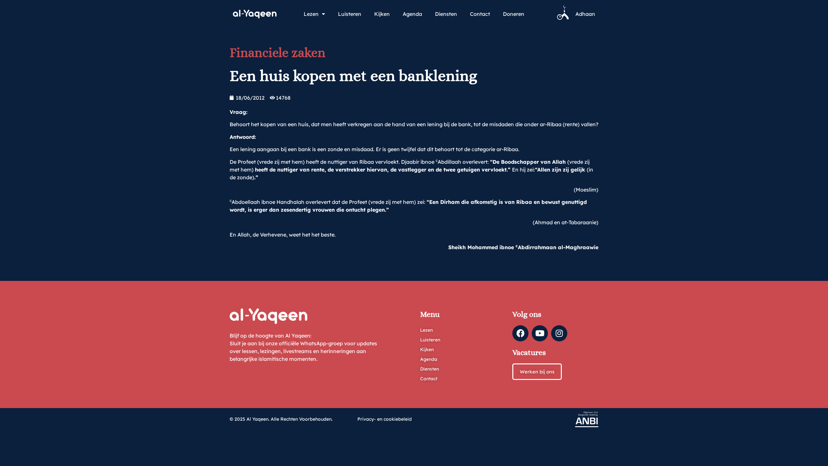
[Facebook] (520, 333)
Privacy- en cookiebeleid (384, 419)
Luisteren (349, 14)
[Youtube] (540, 333)
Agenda (412, 14)
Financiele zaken (277, 52)
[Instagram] (559, 333)
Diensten (446, 14)
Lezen (311, 14)
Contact (480, 14)
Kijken (382, 14)
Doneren (513, 14)
